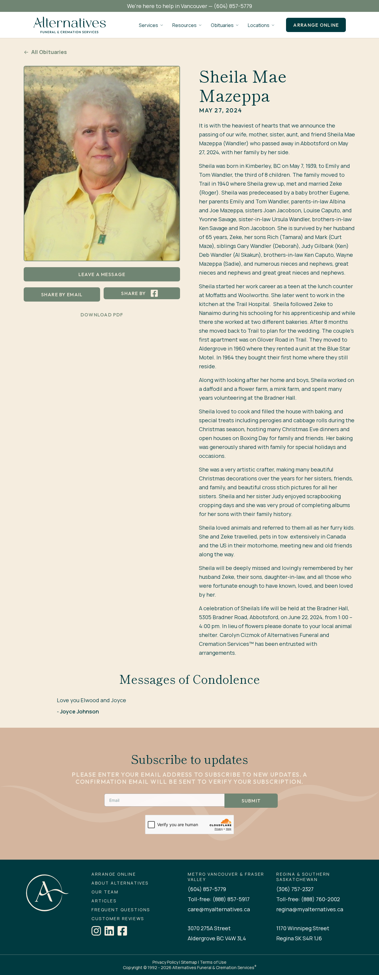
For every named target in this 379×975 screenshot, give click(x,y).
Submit (251, 801)
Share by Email (62, 294)
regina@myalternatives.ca (309, 909)
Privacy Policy (165, 962)
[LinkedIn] (109, 931)
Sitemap (189, 962)
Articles (103, 901)
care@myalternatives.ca (219, 909)
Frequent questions (120, 909)
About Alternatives (119, 883)
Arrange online (316, 25)
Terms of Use (213, 962)
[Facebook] (122, 931)
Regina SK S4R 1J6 (299, 938)
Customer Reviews (117, 918)
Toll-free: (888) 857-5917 (219, 899)
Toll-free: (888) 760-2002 (308, 899)
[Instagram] (96, 931)
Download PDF (102, 315)
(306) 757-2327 (295, 889)
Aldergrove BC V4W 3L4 (217, 938)
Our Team (104, 892)
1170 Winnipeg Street (302, 928)
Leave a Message (101, 274)
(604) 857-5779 (233, 5)
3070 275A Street (209, 928)
